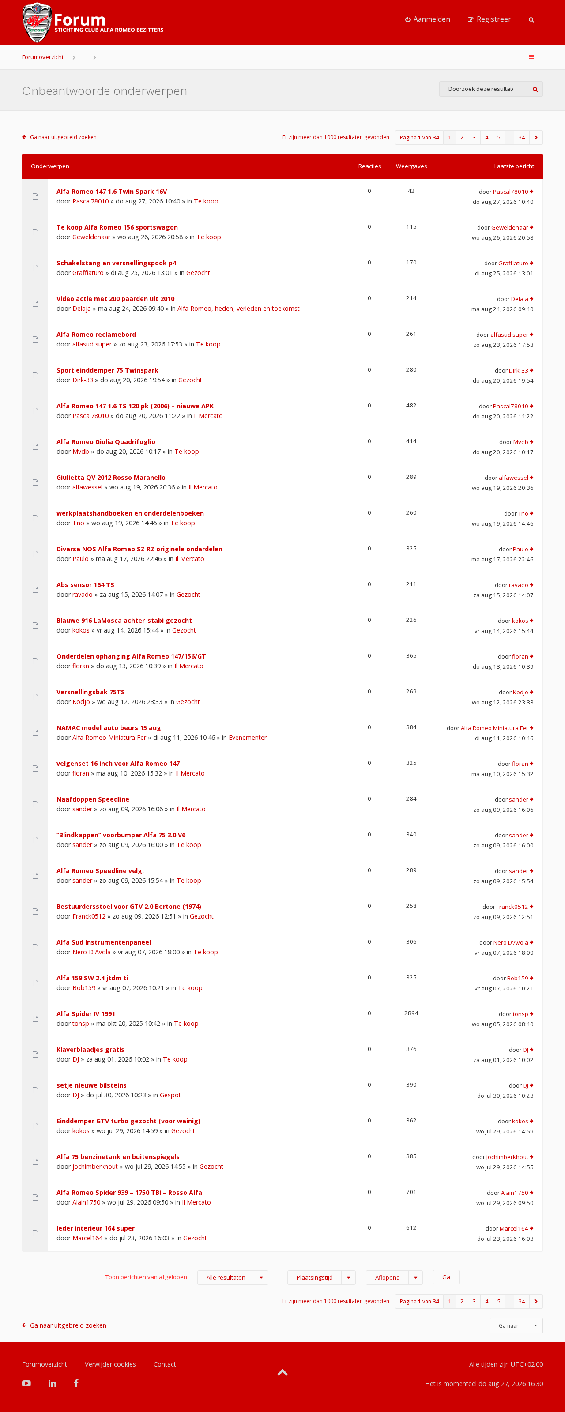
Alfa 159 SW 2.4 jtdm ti (92, 978)
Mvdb (80, 451)
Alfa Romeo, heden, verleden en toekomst (238, 308)
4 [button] (486, 137)
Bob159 (83, 987)
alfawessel (87, 487)
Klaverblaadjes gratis (90, 1049)
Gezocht (198, 272)
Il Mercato (208, 415)
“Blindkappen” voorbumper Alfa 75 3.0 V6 (120, 835)
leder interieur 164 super (95, 1228)
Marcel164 (87, 1238)
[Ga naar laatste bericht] (532, 192)
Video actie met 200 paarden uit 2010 (115, 298)
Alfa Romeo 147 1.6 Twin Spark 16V (111, 191)
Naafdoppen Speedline (92, 799)
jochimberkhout (95, 1166)
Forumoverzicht (43, 57)
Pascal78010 (90, 201)
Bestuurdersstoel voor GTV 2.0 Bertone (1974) (128, 906)
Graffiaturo (88, 272)
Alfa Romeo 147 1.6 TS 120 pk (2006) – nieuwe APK (135, 406)
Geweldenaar (91, 237)
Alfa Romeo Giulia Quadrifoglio (105, 441)
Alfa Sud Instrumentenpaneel (103, 942)
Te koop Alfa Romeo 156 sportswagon (117, 227)
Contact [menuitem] (165, 1364)
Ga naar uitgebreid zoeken (63, 137)
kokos (81, 630)
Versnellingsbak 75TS (90, 692)
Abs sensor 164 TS (85, 584)
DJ (75, 1059)
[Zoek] (535, 89)
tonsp (80, 1023)
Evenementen (248, 737)
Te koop (206, 201)
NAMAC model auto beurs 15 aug (108, 727)
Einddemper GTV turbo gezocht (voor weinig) (128, 1121)
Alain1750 (86, 1202)
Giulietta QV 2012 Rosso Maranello (111, 477)
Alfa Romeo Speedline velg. (100, 870)
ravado (82, 594)
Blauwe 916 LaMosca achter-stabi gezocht (124, 620)
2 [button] (461, 137)
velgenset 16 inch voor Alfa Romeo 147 (118, 763)
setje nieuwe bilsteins (91, 1085)
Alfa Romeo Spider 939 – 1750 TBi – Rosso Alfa (129, 1192)
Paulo (80, 558)
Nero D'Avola (91, 952)
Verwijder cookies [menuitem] (110, 1364)
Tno (78, 523)
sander (82, 809)
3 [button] (474, 137)
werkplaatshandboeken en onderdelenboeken (130, 513)
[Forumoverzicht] (92, 22)
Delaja (81, 308)
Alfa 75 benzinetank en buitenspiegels (118, 1156)
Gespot (170, 1095)
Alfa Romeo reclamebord (96, 334)
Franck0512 (88, 916)
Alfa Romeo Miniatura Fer (109, 737)
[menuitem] (427, 19)
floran (80, 666)
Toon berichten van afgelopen (175, 1277)
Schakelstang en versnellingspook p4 (116, 263)
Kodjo (81, 701)
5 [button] (499, 137)
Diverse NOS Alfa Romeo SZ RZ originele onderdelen (139, 549)
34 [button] (522, 137)
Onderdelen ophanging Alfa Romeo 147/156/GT (131, 656)
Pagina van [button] (419, 137)
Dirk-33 (82, 380)
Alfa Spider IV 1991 (85, 1013)
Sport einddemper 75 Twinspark (107, 370)
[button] (536, 137)
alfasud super (92, 344)
